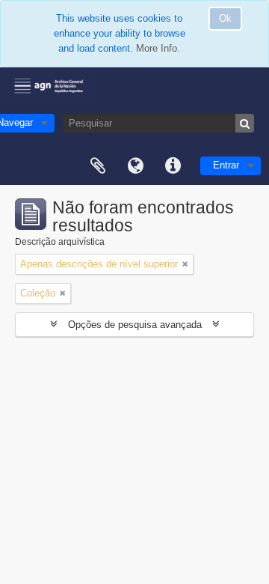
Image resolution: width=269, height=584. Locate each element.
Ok (225, 18)
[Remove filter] (185, 264)
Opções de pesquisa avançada (135, 324)
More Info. (158, 48)
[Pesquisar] (244, 123)
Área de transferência (98, 166)
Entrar (226, 165)
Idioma (135, 166)
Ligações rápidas (172, 166)
